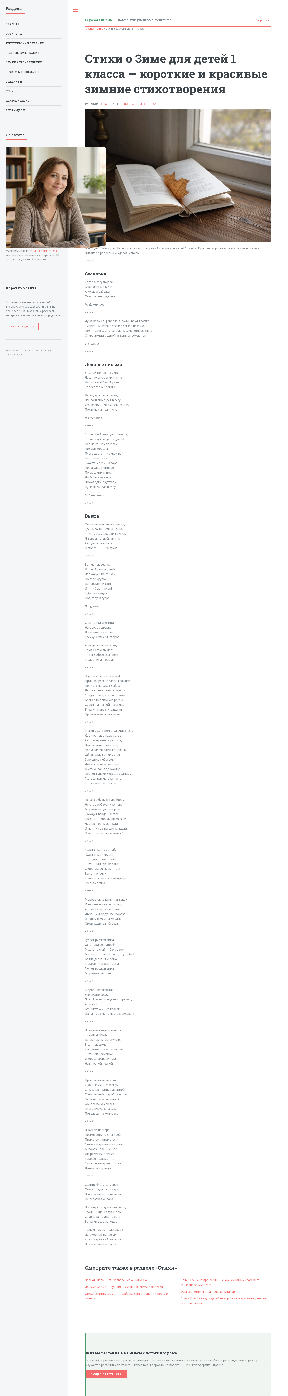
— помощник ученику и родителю (128, 20)
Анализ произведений (24, 62)
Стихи (100, 28)
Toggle (75, 10)
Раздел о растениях (106, 1374)
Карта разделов (22, 326)
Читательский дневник (25, 43)
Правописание (18, 100)
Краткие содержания (23, 52)
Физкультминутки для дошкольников (208, 1292)
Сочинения (15, 33)
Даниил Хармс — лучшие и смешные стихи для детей (124, 1287)
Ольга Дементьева (140, 104)
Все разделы (263, 20)
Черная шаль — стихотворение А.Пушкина (116, 1280)
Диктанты (14, 81)
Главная (89, 28)
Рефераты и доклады (22, 72)
